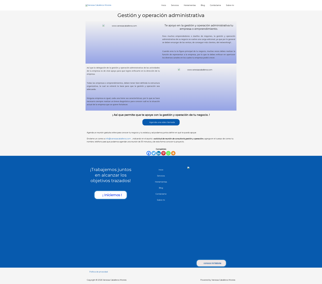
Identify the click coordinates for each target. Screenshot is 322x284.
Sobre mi (161, 200)
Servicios (161, 176)
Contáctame (161, 194)
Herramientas (161, 182)
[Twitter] (153, 153)
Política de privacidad (98, 272)
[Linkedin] (158, 153)
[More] (173, 153)
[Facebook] (149, 153)
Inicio (161, 170)
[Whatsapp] (168, 153)
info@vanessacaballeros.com (118, 139)
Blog (161, 188)
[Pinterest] (163, 153)
